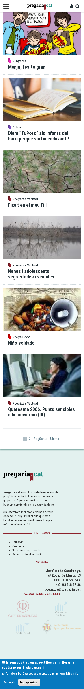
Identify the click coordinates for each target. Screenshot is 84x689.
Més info (72, 673)
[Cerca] (77, 6)
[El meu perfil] (71, 6)
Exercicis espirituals (26, 550)
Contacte (18, 546)
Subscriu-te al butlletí (26, 554)
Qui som (18, 542)
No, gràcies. (29, 682)
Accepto (10, 682)
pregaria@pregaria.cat (63, 589)
